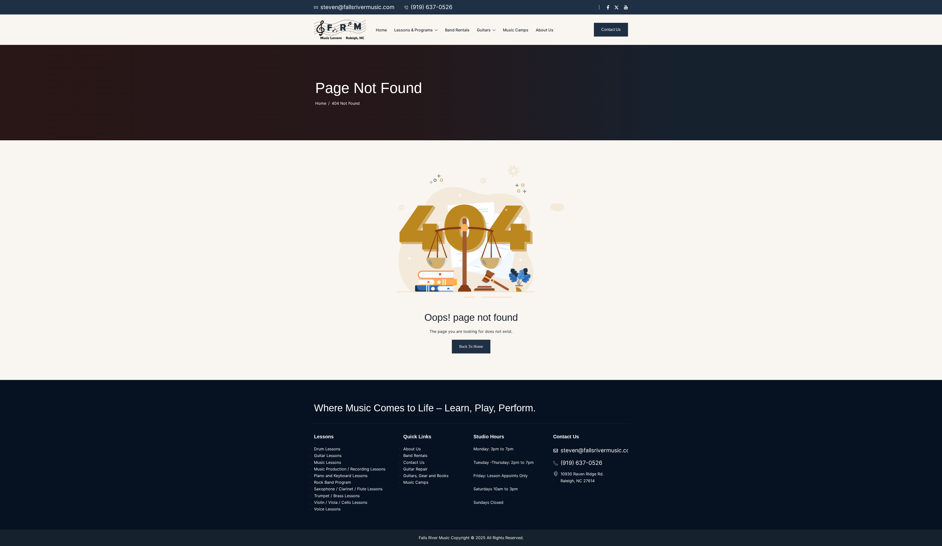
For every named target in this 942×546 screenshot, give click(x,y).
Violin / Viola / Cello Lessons (340, 502)
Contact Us (413, 462)
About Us (544, 29)
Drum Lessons (327, 448)
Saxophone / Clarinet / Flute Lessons (348, 488)
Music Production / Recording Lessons (349, 469)
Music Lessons (327, 462)
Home (381, 29)
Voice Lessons (327, 509)
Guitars (484, 29)
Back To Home (471, 346)
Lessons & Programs (413, 29)
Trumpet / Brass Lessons (337, 495)
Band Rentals (457, 29)
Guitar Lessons (327, 455)
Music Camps (515, 29)
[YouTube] (626, 7)
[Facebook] (608, 7)
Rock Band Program (332, 482)
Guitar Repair (415, 469)
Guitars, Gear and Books (425, 475)
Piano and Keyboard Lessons (340, 475)
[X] (616, 7)
